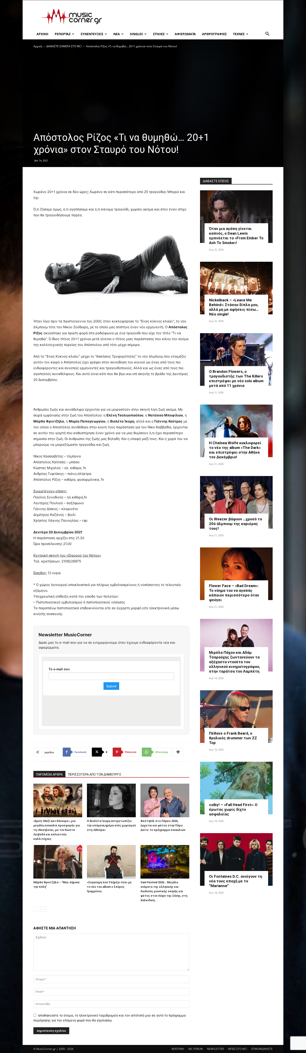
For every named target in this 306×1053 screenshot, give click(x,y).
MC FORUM (195, 1049)
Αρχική (37, 46)
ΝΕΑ (116, 34)
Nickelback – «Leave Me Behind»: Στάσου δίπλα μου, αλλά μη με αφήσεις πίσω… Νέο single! (234, 307)
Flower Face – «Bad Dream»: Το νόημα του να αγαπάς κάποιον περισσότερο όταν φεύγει (234, 592)
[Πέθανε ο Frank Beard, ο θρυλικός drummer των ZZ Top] (236, 716)
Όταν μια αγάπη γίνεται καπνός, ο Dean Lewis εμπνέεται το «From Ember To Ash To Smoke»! (236, 235)
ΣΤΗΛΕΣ (159, 34)
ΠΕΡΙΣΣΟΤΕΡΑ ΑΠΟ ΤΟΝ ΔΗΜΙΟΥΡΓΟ (94, 774)
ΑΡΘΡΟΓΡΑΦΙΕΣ (214, 34)
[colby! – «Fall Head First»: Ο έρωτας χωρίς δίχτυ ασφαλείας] (236, 788)
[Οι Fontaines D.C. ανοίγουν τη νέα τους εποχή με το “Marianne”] (236, 859)
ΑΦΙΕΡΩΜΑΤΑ (185, 34)
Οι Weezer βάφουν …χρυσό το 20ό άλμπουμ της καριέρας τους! (235, 524)
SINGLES (136, 34)
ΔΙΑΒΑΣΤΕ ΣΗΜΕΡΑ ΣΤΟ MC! (64, 46)
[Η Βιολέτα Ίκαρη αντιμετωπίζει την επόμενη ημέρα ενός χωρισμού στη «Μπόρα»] (111, 800)
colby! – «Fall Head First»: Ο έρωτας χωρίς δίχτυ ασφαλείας (233, 809)
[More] (178, 752)
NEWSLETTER (215, 1049)
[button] (267, 34)
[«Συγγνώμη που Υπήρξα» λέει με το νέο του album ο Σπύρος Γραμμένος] (111, 862)
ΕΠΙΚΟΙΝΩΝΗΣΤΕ (262, 1049)
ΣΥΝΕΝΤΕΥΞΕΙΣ (92, 34)
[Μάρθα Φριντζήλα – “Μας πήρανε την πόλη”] (57, 862)
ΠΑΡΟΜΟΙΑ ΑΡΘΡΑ (49, 774)
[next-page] (43, 909)
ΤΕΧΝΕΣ (239, 34)
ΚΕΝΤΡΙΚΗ (178, 1049)
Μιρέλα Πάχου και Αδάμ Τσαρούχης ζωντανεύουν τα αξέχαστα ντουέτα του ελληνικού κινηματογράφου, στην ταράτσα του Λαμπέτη (234, 661)
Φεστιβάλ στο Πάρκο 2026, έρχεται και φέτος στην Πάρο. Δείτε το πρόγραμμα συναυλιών (162, 825)
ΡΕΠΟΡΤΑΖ (63, 34)
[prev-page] (36, 909)
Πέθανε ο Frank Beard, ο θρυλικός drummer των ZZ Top (233, 738)
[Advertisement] (191, 16)
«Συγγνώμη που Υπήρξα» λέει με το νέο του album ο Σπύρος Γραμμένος (109, 887)
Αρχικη (42, 34)
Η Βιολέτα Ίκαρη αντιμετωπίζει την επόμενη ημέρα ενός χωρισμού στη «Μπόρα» (111, 825)
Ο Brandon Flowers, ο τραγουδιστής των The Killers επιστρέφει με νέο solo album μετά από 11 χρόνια (236, 378)
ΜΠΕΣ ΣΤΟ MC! (237, 1049)
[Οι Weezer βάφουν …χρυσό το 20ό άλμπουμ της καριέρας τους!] (236, 502)
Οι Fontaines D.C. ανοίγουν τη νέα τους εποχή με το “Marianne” (235, 881)
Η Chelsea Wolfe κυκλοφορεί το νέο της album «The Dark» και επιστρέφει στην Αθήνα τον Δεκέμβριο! (235, 450)
